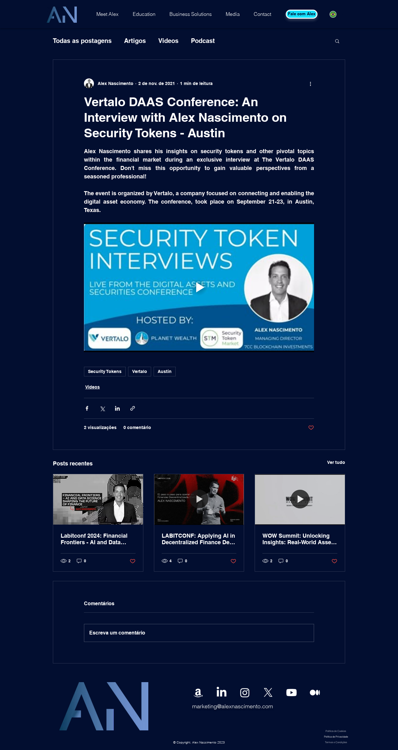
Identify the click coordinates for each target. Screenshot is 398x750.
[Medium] (315, 692)
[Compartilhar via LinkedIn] (117, 408)
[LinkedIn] (221, 692)
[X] (268, 692)
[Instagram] (245, 692)
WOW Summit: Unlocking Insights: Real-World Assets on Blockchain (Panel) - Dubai (299, 538)
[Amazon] (198, 692)
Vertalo (139, 371)
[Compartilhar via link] (133, 408)
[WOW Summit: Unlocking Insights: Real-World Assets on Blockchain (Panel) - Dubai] (300, 499)
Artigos (135, 41)
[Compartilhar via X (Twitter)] (102, 408)
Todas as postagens (82, 41)
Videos (168, 41)
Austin (165, 371)
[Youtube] (291, 692)
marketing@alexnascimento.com (232, 706)
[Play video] (199, 287)
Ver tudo (336, 462)
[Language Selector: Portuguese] (336, 14)
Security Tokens (105, 371)
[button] (337, 40)
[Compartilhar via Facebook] (87, 408)
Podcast (203, 41)
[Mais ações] (310, 83)
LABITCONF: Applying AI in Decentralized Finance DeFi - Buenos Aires (198, 538)
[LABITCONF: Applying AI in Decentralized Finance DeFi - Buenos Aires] (199, 499)
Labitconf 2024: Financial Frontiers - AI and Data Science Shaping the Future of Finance (97, 538)
